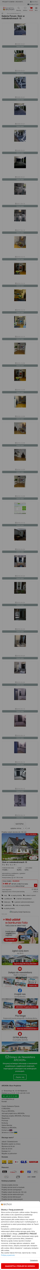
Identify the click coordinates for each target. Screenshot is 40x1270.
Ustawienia (34, 1260)
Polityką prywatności (8, 1255)
